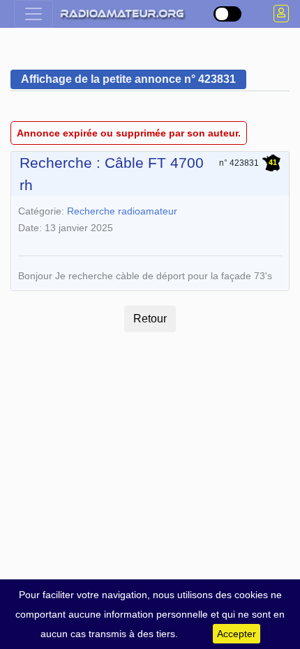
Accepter (236, 633)
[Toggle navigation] (33, 14)
